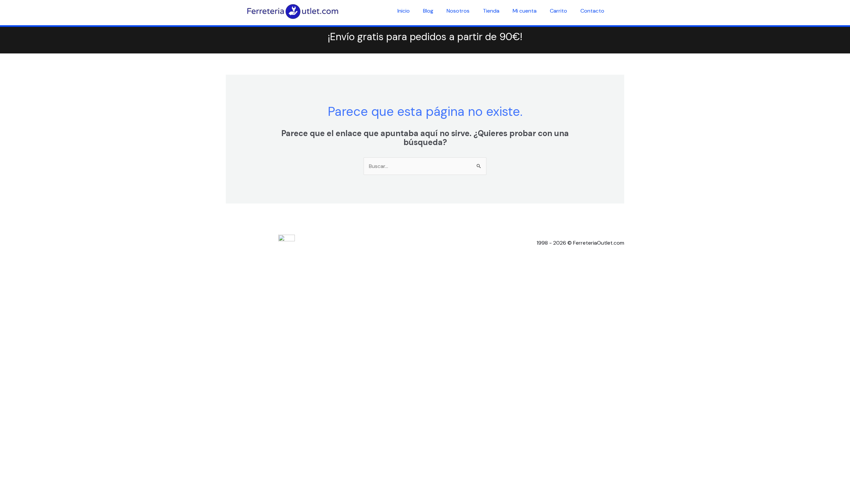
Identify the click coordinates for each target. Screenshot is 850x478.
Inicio (403, 10)
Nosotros (458, 10)
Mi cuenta (525, 10)
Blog (428, 10)
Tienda (491, 10)
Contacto (592, 10)
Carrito (558, 10)
